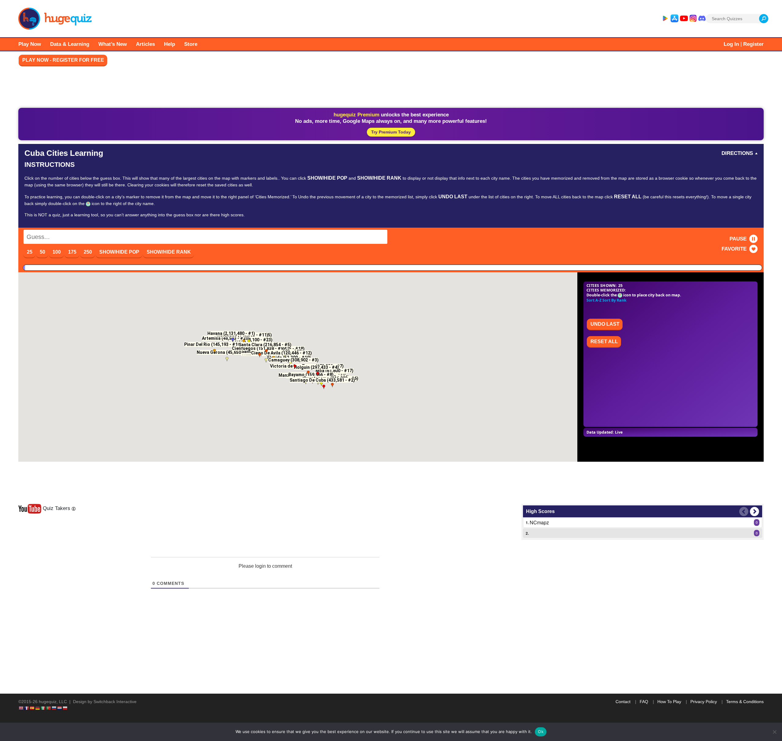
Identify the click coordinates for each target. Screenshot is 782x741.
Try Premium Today (391, 132)
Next (754, 511)
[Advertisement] (391, 88)
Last (743, 511)
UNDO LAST (604, 324)
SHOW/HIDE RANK (169, 252)
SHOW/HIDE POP (119, 252)
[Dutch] (60, 708)
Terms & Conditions (745, 701)
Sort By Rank (614, 300)
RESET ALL (604, 341)
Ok (540, 731)
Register (753, 44)
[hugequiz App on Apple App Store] (674, 18)
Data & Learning (69, 44)
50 (42, 252)
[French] (27, 708)
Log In (731, 44)
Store (190, 44)
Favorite (734, 249)
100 (57, 252)
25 (29, 252)
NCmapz (539, 522)
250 (88, 252)
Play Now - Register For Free (63, 60)
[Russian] (54, 708)
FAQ (644, 701)
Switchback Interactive (115, 701)
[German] (38, 708)
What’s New (112, 44)
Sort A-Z (593, 300)
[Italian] (43, 708)
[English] (21, 708)
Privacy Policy (703, 701)
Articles (145, 44)
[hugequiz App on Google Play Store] (665, 18)
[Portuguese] (49, 708)
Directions (737, 153)
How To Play (669, 701)
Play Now (29, 44)
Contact (623, 701)
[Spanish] (32, 708)
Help (169, 44)
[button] (232, 340)
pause (738, 239)
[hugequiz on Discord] (702, 18)
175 (72, 252)
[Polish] (65, 708)
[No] (774, 732)
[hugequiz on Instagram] (693, 18)
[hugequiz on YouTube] (684, 18)
